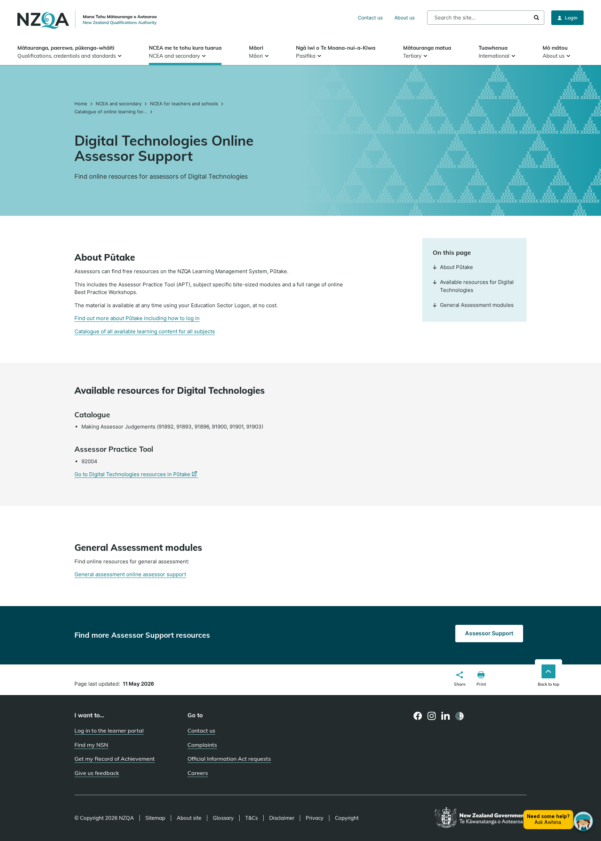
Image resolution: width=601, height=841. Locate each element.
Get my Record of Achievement (114, 758)
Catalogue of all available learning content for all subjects (144, 331)
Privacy (314, 818)
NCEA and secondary (119, 103)
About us (404, 18)
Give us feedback (96, 772)
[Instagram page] (431, 716)
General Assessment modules (477, 305)
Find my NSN (91, 744)
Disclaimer (281, 818)
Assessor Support (489, 633)
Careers (197, 772)
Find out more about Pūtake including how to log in (137, 318)
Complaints (202, 744)
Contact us (370, 18)
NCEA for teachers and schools (184, 103)
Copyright (347, 818)
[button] (460, 679)
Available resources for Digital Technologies (477, 286)
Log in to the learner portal (109, 730)
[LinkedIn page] (445, 716)
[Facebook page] (418, 716)
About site (189, 818)
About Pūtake (456, 267)
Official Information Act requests (229, 758)
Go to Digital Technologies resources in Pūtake (136, 474)
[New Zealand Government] (480, 818)
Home (81, 103)
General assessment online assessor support (130, 574)
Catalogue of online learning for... (110, 111)
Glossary (223, 818)
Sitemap (155, 818)
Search (536, 17)
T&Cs (251, 818)
